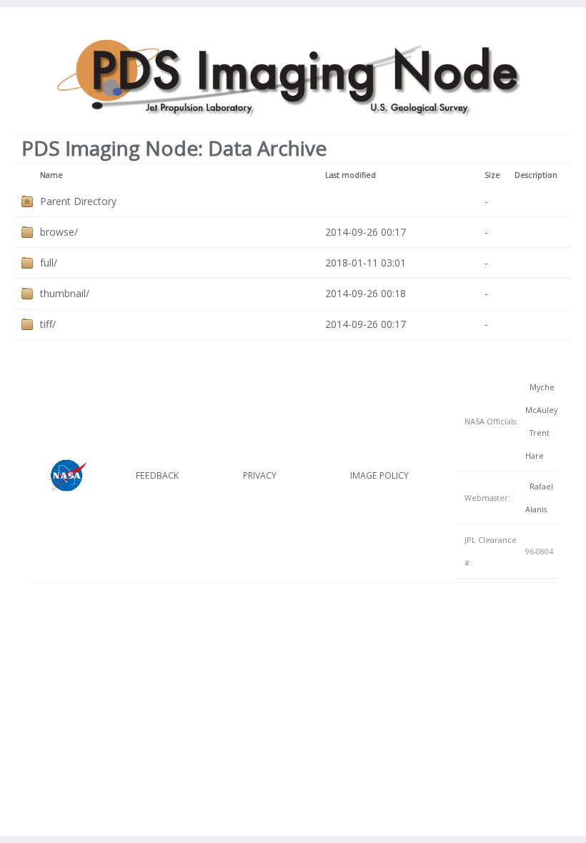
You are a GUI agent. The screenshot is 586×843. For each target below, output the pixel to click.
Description (536, 175)
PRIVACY (260, 475)
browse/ (59, 232)
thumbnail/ (64, 293)
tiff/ (48, 324)
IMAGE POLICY (379, 475)
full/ (48, 262)
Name (51, 175)
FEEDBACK (157, 475)
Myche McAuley (541, 398)
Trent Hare (537, 444)
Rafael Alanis (539, 498)
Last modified (350, 175)
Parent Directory (78, 201)
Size (492, 175)
